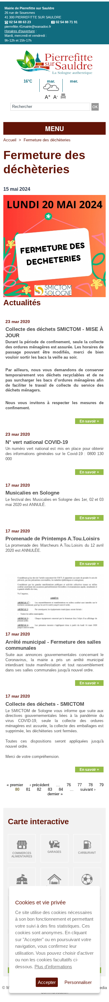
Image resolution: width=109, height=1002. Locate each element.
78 (90, 784)
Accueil (9, 140)
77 (80, 784)
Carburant (87, 852)
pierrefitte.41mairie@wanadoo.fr (28, 26)
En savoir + (89, 421)
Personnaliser (78, 982)
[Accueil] (54, 73)
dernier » (55, 793)
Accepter (47, 982)
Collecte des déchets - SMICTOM (44, 704)
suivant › (87, 789)
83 (50, 789)
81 (28, 789)
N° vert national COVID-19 (36, 442)
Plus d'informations (53, 966)
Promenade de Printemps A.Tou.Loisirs (52, 539)
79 (101, 784)
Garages (54, 851)
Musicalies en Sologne (32, 493)
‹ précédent (39, 784)
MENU (54, 128)
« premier (15, 784)
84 (61, 789)
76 (69, 784)
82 (39, 789)
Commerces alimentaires (22, 855)
